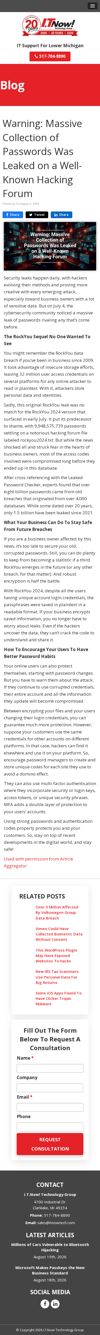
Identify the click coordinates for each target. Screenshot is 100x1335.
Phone (24, 1116)
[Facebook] (45, 1303)
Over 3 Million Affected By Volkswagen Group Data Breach (57, 912)
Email (24, 1097)
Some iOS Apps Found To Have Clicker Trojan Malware (59, 998)
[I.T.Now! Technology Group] (50, 25)
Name (25, 1058)
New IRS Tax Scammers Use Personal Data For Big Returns (57, 977)
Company (27, 1077)
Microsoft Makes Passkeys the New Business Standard (50, 1270)
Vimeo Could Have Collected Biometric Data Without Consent (59, 934)
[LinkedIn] (55, 1303)
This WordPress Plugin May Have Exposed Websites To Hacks (56, 955)
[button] (92, 6)
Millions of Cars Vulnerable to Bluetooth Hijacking (50, 1247)
